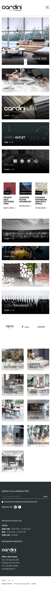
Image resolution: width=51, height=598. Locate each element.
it (6, 580)
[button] (4, 40)
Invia (45, 496)
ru (12, 580)
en (9, 580)
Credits (33, 584)
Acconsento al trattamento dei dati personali (20, 502)
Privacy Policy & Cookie (22, 584)
